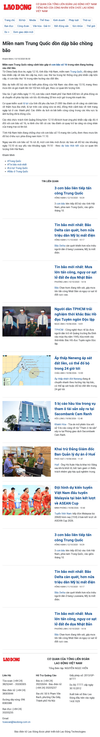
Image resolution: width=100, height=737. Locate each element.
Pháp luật (74, 20)
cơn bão (60, 203)
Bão (57, 287)
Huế (57, 464)
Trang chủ (9, 20)
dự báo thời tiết (70, 145)
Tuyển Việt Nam (63, 513)
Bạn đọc (8, 26)
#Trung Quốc (14, 161)
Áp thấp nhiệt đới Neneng (68, 378)
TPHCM (59, 329)
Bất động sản (61, 26)
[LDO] (26, 321)
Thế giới (91, 26)
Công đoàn (23, 26)
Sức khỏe (77, 26)
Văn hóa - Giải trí (41, 26)
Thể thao (44, 20)
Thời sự (87, 20)
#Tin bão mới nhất (17, 164)
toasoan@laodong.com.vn (16, 721)
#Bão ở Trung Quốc (17, 171)
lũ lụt (25, 103)
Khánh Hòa (60, 424)
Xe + (6, 32)
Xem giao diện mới (23, 32)
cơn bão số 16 (59, 64)
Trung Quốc (76, 71)
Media (32, 20)
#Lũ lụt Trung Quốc (17, 168)
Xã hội (22, 20)
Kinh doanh (59, 20)
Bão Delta (60, 245)
